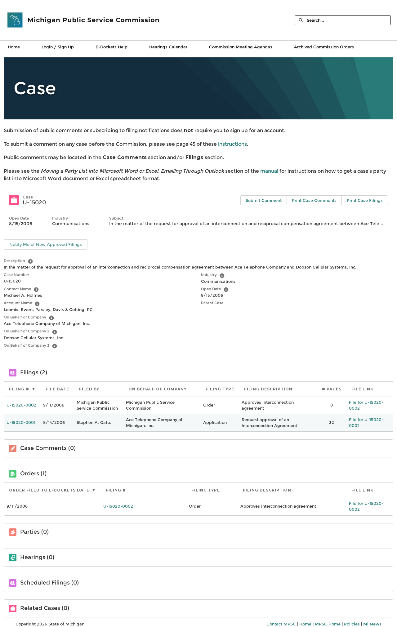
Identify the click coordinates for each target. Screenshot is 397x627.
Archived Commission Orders (324, 46)
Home (14, 46)
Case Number (16, 274)
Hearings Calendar (168, 46)
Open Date (211, 289)
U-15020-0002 (21, 404)
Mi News (372, 623)
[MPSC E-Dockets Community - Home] (83, 20)
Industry (209, 274)
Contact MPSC (281, 623)
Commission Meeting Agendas (240, 46)
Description (14, 260)
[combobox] (348, 20)
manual (269, 171)
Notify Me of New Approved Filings (45, 244)
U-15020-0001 (21, 422)
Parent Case (212, 302)
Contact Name (17, 289)
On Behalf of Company (25, 317)
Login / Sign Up (58, 46)
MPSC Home (328, 623)
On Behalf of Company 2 (26, 331)
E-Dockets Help (111, 46)
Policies (352, 623)
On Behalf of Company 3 (26, 345)
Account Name (18, 302)
